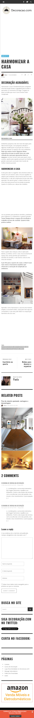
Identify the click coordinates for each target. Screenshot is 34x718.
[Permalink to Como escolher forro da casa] (17, 436)
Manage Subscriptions (11, 671)
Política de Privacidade (11, 673)
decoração (4, 347)
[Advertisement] (17, 32)
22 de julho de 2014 (12, 448)
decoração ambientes (13, 347)
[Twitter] (27, 2)
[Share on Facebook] (22, 75)
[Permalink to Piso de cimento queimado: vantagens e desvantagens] (17, 415)
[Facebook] (23, 2)
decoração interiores (7, 348)
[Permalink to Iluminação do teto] (17, 458)
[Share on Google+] (28, 75)
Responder (20, 485)
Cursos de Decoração (11, 667)
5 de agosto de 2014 (12, 405)
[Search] (3, 2)
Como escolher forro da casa (11, 424)
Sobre (6, 676)
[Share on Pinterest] (31, 75)
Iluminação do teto (7, 446)
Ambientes (5, 56)
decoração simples (19, 348)
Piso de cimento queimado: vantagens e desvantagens (14, 402)
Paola (5, 405)
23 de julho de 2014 (12, 427)
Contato (7, 664)
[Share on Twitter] (25, 75)
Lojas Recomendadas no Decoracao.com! (17, 669)
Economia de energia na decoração (12, 483)
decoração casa (24, 347)
